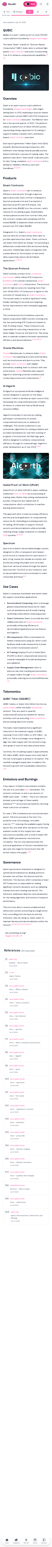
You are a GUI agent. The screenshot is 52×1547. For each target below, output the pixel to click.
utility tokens (9, 707)
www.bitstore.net (17, 1185)
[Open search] (40, 4)
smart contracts (34, 161)
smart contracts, (39, 674)
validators (8, 280)
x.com (11, 972)
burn (27, 789)
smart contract (16, 51)
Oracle (21, 284)
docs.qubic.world (16, 986)
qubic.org (13, 959)
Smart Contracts (18, 190)
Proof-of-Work (20, 493)
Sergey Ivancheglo (38, 38)
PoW (5, 535)
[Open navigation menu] (47, 4)
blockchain (37, 707)
